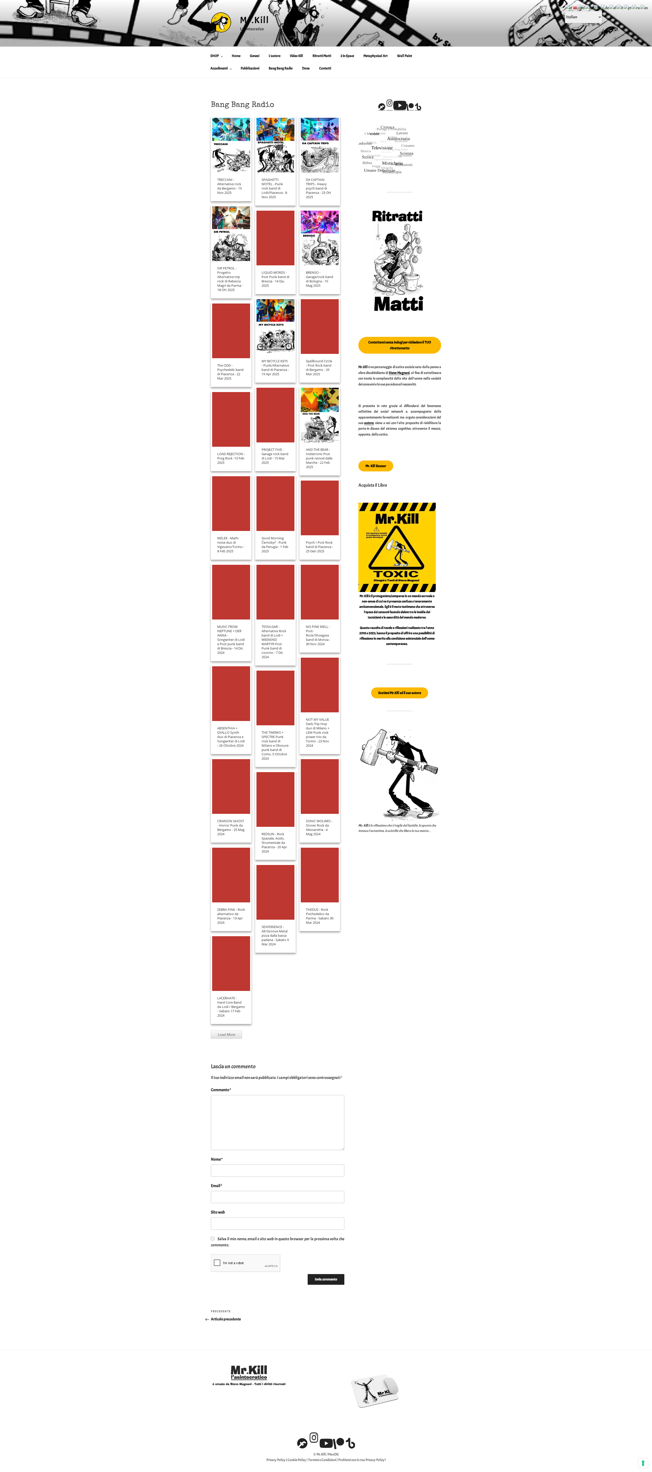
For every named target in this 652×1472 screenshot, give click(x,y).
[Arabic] (569, 6)
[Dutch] (581, 6)
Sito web (218, 1212)
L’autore (274, 56)
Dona (306, 68)
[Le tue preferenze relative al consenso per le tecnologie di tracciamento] (643, 1463)
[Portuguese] (628, 6)
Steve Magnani (399, 373)
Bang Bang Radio (281, 68)
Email (216, 1185)
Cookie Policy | (298, 1460)
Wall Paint (404, 56)
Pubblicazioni (250, 68)
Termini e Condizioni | (323, 1460)
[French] (597, 6)
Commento (221, 1089)
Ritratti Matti (322, 56)
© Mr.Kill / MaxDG (326, 1454)
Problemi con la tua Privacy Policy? (362, 1460)
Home (236, 56)
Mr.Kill (254, 20)
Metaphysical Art (375, 56)
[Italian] (620, 6)
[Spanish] (644, 6)
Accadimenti (219, 68)
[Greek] (613, 6)
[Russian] (636, 6)
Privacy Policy (276, 1460)
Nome (217, 1159)
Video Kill (296, 56)
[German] (605, 6)
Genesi (254, 56)
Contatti (325, 68)
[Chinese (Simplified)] (575, 6)
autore (369, 423)
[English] (589, 6)
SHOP (214, 56)
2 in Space (347, 56)
